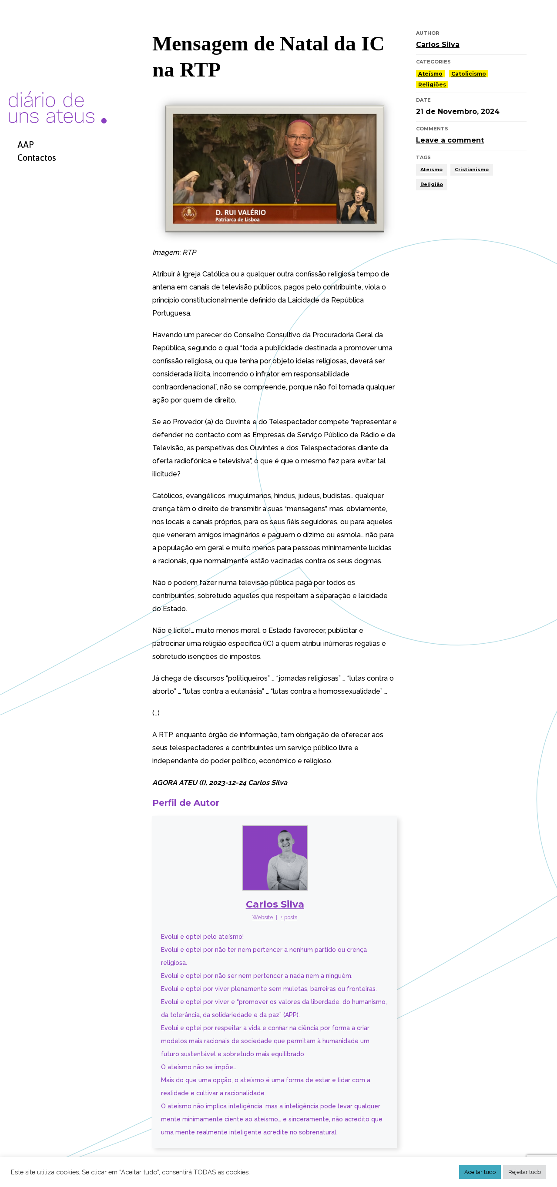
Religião (431, 184)
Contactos (36, 158)
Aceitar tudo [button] (480, 1172)
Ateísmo (430, 73)
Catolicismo (468, 73)
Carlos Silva (275, 904)
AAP (25, 145)
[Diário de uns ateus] (58, 68)
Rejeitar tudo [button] (524, 1172)
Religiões (432, 84)
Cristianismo (472, 169)
